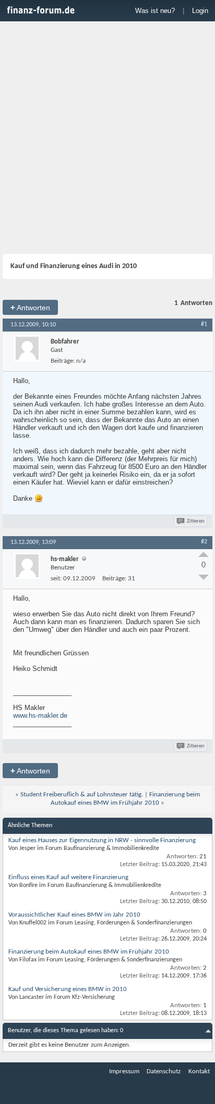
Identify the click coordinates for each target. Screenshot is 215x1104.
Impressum (124, 1071)
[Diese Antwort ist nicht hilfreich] (203, 577)
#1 (204, 324)
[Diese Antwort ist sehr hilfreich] (203, 554)
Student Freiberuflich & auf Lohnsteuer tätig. (81, 794)
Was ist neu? (155, 11)
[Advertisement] (107, 139)
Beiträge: (63, 361)
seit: (56, 578)
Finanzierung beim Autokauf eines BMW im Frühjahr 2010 (88, 951)
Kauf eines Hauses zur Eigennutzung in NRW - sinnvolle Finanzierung (102, 840)
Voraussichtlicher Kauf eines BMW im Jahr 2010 (74, 914)
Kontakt (199, 1071)
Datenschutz (164, 1071)
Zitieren (196, 521)
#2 (204, 542)
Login (200, 11)
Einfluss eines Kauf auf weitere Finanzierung (68, 877)
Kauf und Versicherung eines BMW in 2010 (67, 989)
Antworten (30, 307)
